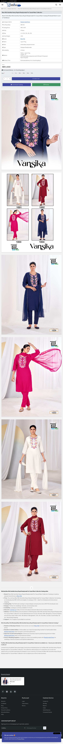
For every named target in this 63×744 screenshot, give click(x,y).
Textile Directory (46, 710)
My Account (25, 698)
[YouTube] (11, 691)
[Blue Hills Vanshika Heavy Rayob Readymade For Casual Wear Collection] (5, 681)
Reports (45, 705)
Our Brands (3, 703)
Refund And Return (5, 712)
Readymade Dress (12, 8)
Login (23, 701)
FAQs (2, 714)
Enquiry (47, 84)
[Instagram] (7, 691)
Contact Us (45, 701)
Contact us (13, 609)
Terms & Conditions (5, 710)
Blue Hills (23, 39)
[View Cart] (60, 4)
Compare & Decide (47, 712)
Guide (44, 707)
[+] (10, 78)
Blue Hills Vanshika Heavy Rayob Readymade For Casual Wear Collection (15, 679)
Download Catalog (17, 84)
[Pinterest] (15, 691)
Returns (23, 705)
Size (3, 73)
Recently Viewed (5, 674)
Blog (2, 705)
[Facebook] (3, 691)
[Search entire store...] (56, 4)
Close (57, 733)
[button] (36, 78)
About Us (3, 701)
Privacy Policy (20, 739)
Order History (25, 703)
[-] (4, 78)
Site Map (45, 703)
